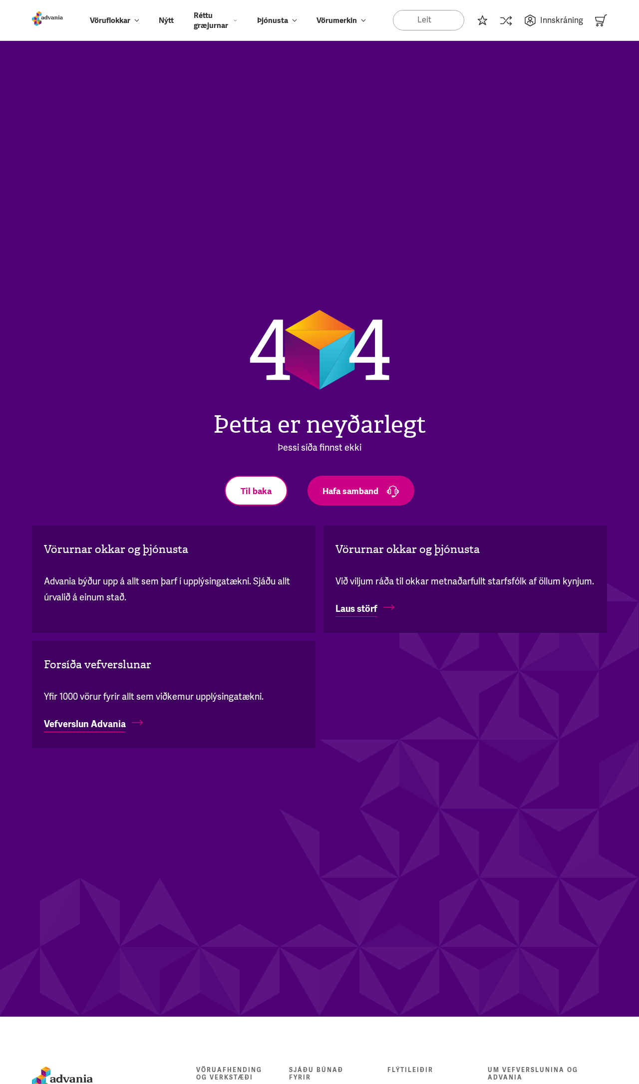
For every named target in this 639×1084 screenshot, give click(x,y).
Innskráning (561, 20)
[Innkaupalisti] (482, 20)
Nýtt (166, 20)
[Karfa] (601, 20)
